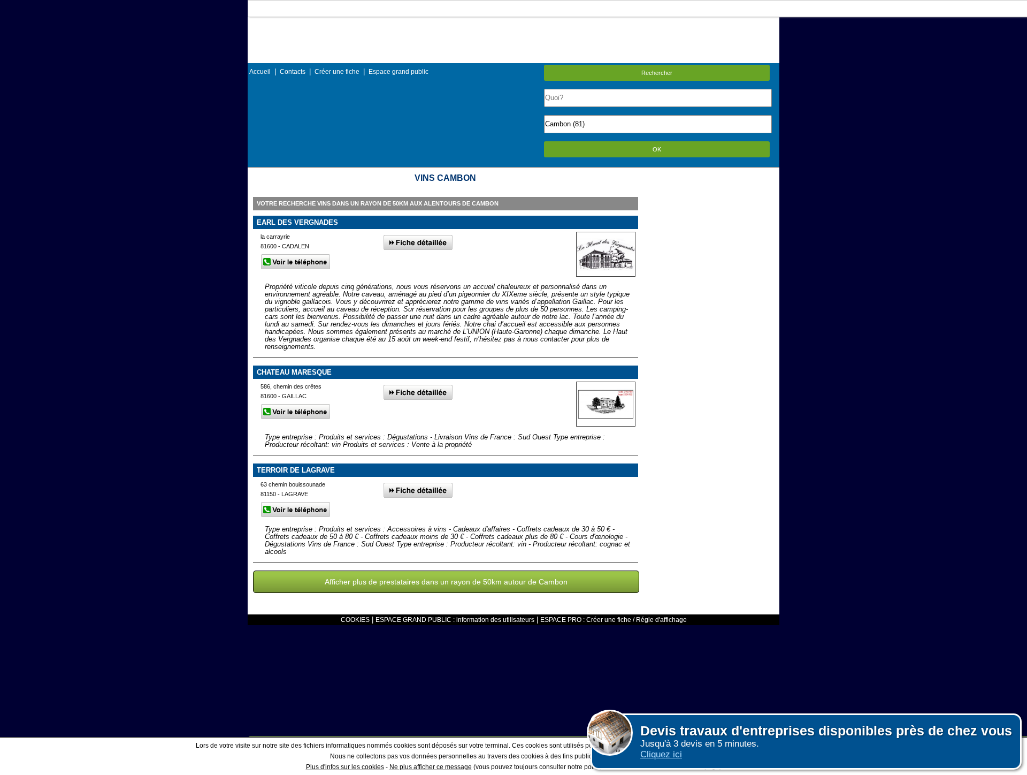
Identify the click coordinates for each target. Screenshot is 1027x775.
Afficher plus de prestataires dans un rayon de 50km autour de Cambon (446, 582)
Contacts (292, 71)
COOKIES (355, 620)
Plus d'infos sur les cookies (345, 767)
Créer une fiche (337, 71)
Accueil (260, 71)
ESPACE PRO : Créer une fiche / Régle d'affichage (613, 620)
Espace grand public (398, 71)
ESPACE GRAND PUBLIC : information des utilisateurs (454, 620)
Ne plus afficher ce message (430, 767)
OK (657, 149)
